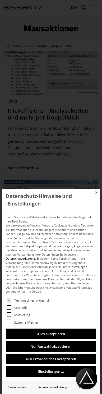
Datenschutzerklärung (20, 259)
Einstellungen (17, 387)
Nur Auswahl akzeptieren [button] (51, 346)
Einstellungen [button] (78, 267)
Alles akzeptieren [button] (51, 334)
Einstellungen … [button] (51, 371)
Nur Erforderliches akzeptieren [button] (51, 359)
